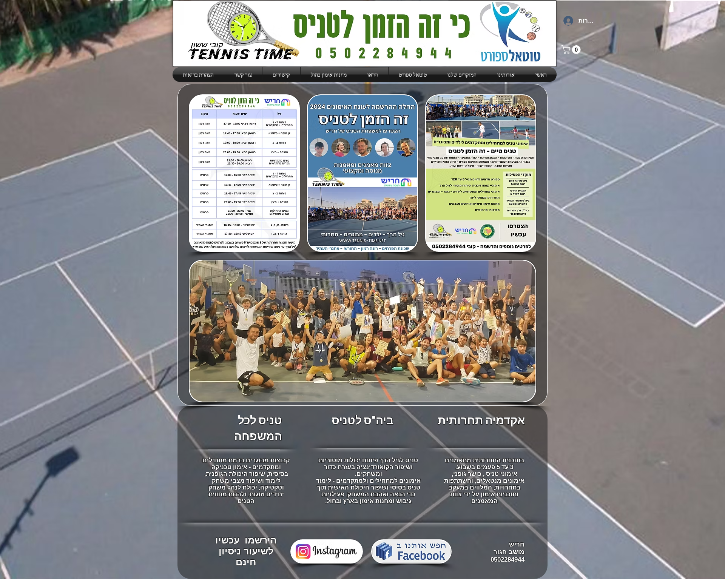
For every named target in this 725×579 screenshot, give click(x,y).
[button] (462, 74)
